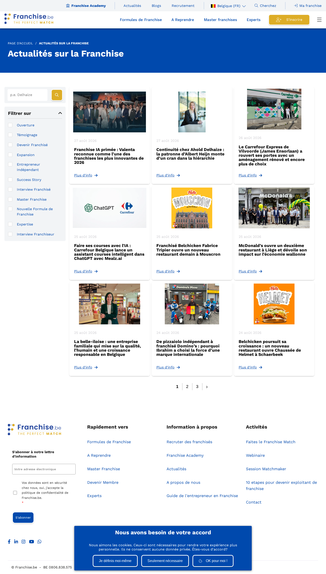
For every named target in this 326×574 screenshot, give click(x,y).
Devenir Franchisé (32, 145)
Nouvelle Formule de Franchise (35, 211)
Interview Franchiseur (35, 234)
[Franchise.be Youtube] (31, 542)
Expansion (26, 155)
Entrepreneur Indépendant (28, 167)
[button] (35, 113)
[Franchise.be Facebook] (9, 542)
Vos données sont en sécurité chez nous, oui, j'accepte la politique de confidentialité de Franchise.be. (45, 492)
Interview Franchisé (34, 189)
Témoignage (27, 135)
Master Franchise (32, 199)
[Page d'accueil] (28, 19)
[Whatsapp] (39, 542)
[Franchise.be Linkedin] (16, 542)
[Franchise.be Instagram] (24, 542)
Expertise (25, 224)
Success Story (29, 180)
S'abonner (23, 517)
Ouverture (25, 125)
